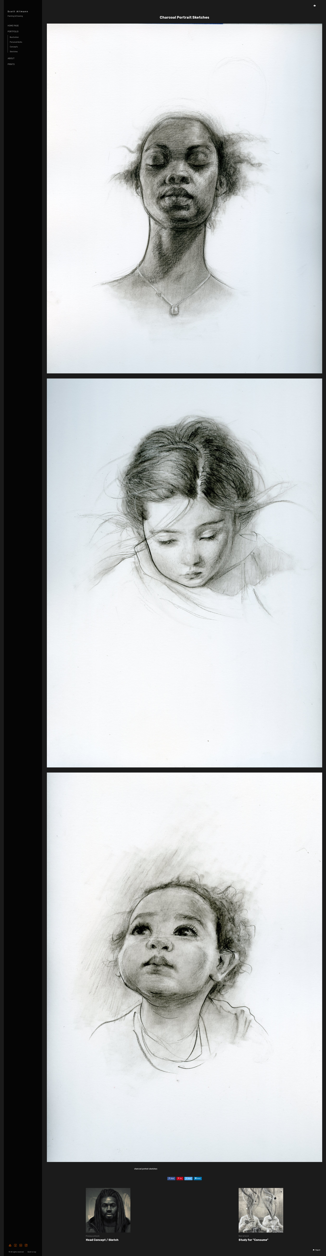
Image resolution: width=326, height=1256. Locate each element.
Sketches (14, 52)
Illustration (14, 37)
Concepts (14, 47)
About (11, 58)
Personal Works (16, 42)
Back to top (32, 1252)
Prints (11, 64)
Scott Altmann (18, 11)
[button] (316, 1250)
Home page (13, 25)
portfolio (13, 31)
